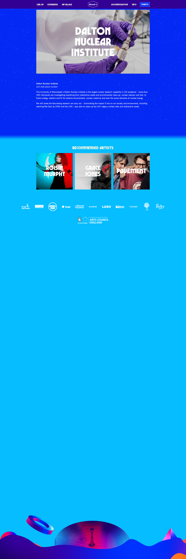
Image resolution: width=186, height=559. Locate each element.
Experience (53, 4)
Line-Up (40, 4)
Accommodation (119, 4)
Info (134, 4)
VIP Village (67, 4)
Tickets (145, 4)
